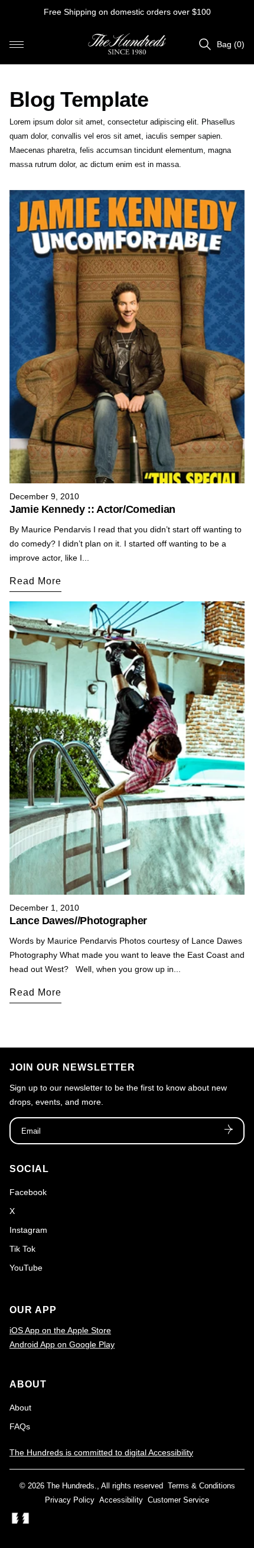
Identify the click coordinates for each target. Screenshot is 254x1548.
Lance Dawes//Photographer (78, 921)
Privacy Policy (70, 1499)
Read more (35, 581)
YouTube (26, 1267)
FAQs (19, 1426)
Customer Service (178, 1499)
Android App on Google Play (62, 1344)
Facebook (28, 1192)
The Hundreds (71, 1485)
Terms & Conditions (201, 1485)
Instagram (28, 1230)
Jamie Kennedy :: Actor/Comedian (92, 509)
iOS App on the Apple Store (60, 1330)
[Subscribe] (228, 1131)
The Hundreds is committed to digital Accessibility (101, 1452)
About (20, 1407)
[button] (16, 44)
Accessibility (121, 1499)
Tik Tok (22, 1249)
